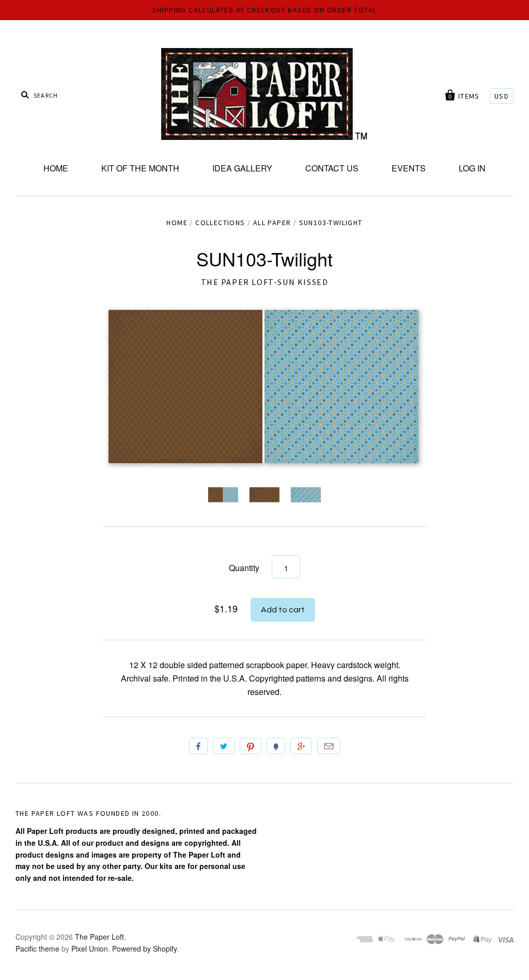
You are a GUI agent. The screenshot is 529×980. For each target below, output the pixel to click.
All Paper (272, 222)
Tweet (224, 746)
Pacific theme (37, 948)
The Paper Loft (99, 936)
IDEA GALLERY (242, 168)
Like (198, 746)
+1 (301, 746)
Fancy (276, 746)
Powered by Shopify (144, 948)
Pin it (250, 746)
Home (177, 222)
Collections (220, 222)
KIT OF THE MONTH (140, 168)
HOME (55, 168)
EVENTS (409, 168)
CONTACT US (332, 168)
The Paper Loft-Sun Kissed (265, 282)
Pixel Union (89, 948)
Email (328, 746)
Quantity (244, 568)
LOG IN (472, 168)
